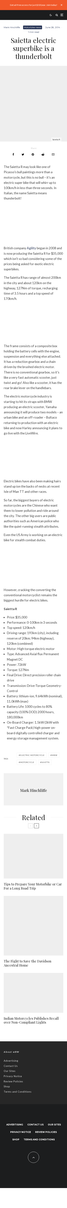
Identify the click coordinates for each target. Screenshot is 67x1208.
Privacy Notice (13, 1076)
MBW (54, 755)
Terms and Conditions (17, 1091)
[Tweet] (23, 154)
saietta (46, 762)
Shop (7, 1086)
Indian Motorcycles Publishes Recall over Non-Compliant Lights (31, 1021)
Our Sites (9, 1070)
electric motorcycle (32, 755)
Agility (31, 248)
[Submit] (43, 154)
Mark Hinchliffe (12, 27)
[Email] (53, 154)
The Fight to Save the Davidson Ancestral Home (27, 963)
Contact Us (11, 1065)
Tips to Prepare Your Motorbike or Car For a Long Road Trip (33, 886)
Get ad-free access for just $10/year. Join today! (33, 5)
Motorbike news (32, 27)
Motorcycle (27, 762)
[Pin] (33, 154)
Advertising (11, 1060)
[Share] (13, 154)
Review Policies (13, 1081)
